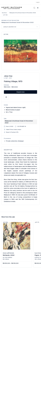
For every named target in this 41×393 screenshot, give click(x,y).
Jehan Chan (8, 76)
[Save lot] (6, 97)
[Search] (34, 8)
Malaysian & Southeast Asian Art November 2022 (23, 12)
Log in (37, 2)
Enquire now (21, 92)
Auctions (4, 12)
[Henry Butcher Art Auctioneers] (12, 7)
